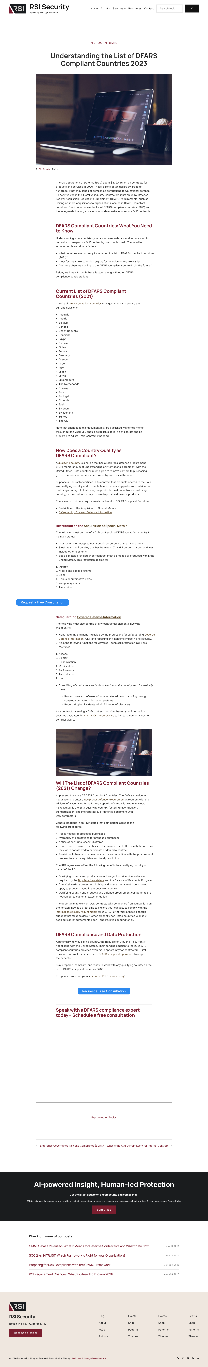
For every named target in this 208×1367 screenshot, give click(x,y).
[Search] (192, 8)
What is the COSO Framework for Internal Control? (137, 1145)
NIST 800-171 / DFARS (104, 42)
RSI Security (49, 6)
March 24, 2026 (171, 1274)
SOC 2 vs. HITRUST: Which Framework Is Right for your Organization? (77, 1255)
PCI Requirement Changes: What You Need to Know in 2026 (71, 1274)
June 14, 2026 (172, 1255)
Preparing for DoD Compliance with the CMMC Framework (70, 1265)
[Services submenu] (125, 8)
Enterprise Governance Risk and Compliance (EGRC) (72, 1145)
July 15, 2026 (172, 1246)
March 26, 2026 (171, 1265)
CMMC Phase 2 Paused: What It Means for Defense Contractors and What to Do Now (89, 1246)
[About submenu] (109, 8)
